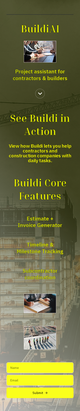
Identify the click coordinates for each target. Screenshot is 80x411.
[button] (40, 93)
